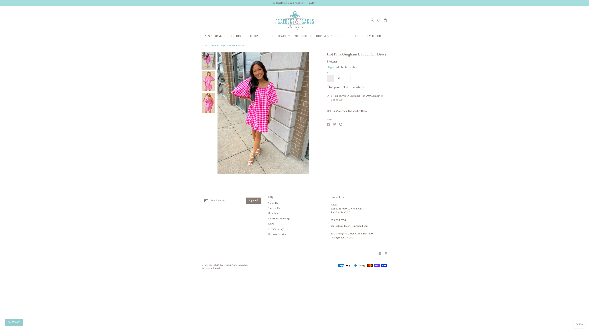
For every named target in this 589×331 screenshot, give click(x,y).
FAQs (271, 223)
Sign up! (253, 200)
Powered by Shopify (211, 268)
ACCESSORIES (303, 36)
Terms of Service (277, 234)
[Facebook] (380, 254)
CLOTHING (253, 36)
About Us (273, 203)
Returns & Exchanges (280, 218)
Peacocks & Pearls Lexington (234, 265)
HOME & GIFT (324, 36)
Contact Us (274, 208)
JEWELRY (284, 36)
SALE (341, 36)
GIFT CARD (355, 36)
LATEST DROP (375, 36)
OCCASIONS (235, 36)
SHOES (269, 36)
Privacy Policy (276, 228)
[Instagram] (386, 254)
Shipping (331, 67)
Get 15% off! (14, 322)
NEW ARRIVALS (214, 36)
